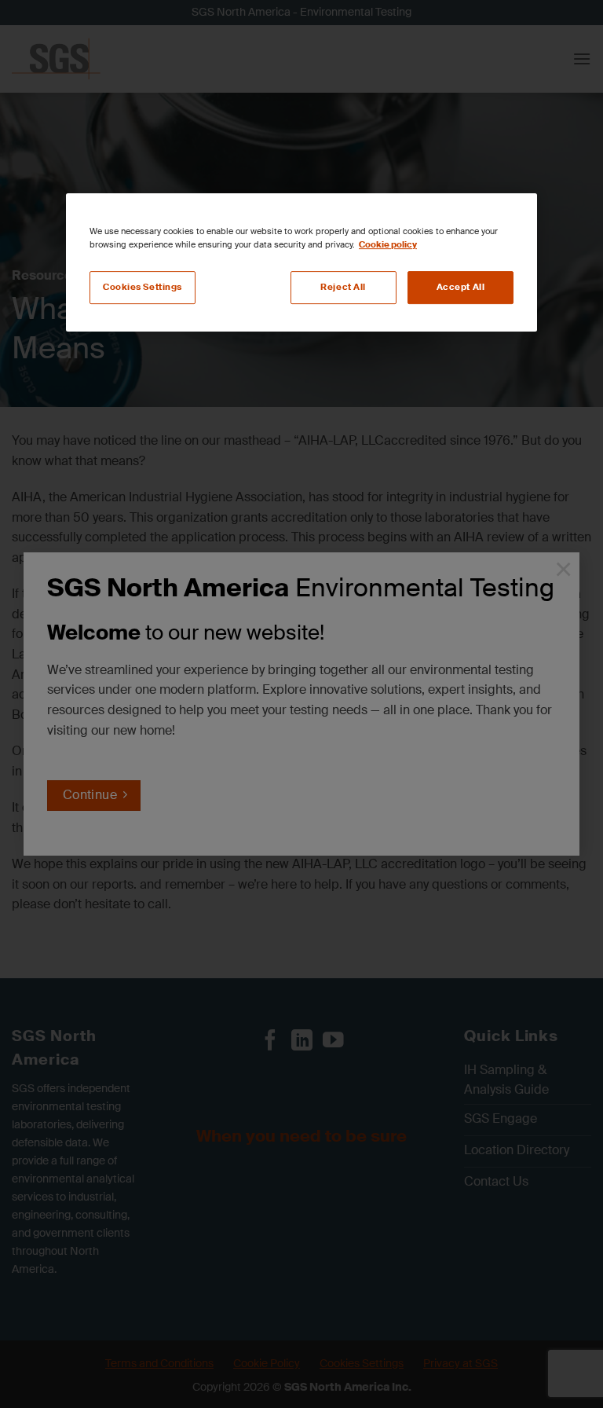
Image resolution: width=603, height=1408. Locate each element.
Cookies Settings (142, 287)
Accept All (461, 287)
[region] (301, 262)
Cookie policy (388, 245)
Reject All (343, 287)
